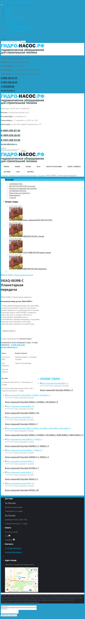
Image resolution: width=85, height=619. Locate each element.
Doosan (8, 13)
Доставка (9, 22)
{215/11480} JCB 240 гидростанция (37, 252)
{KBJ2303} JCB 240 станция (33, 236)
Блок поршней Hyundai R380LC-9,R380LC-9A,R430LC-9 (31, 402)
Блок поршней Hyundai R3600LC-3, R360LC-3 (27, 446)
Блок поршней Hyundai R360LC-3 (56, 390)
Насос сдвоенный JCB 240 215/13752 (37, 220)
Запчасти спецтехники (14, 17)
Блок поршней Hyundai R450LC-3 (21, 479)
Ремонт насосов (15, 31)
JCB (20, 206)
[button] (42, 2)
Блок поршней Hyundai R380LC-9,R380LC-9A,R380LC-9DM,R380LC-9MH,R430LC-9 (44, 435)
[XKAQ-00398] (17, 275)
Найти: (3, 39)
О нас (7, 24)
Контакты (9, 35)
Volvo (7, 15)
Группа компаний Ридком (19, 26)
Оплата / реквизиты (13, 19)
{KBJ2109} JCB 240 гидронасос (35, 269)
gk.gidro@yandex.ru (8, 91)
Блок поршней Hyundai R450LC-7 (21, 424)
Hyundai (8, 10)
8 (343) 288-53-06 (10, 139)
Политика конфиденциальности (22, 29)
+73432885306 (8, 86)
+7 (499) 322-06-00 (14, 548)
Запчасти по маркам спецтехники (23, 175)
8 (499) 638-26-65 (9, 82)
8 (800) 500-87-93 (9, 78)
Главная (8, 8)
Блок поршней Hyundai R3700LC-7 (22, 468)
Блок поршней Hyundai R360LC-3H (22, 413)
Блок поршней (55, 385)
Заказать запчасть (8, 330)
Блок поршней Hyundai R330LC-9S (22, 490)
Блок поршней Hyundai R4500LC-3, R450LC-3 (27, 457)
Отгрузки (13, 33)
